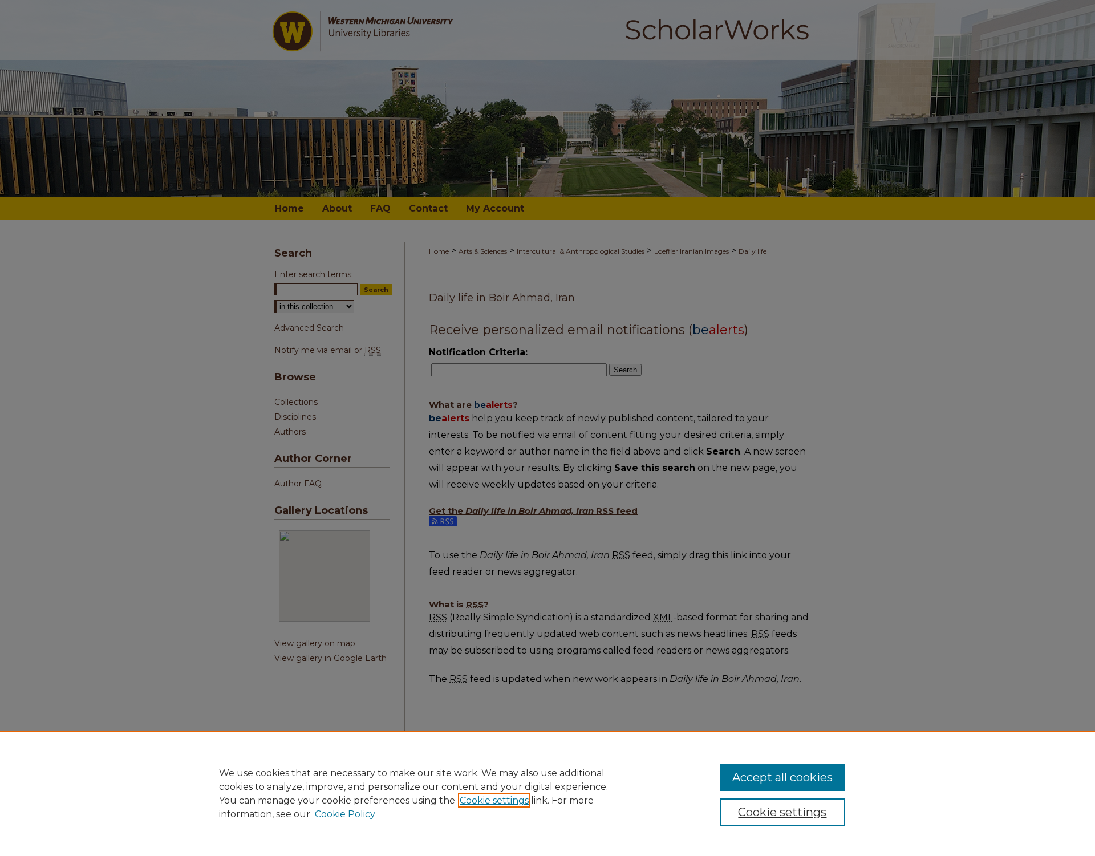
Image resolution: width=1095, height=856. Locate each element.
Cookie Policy (345, 814)
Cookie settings (494, 800)
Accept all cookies (782, 777)
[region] (547, 793)
